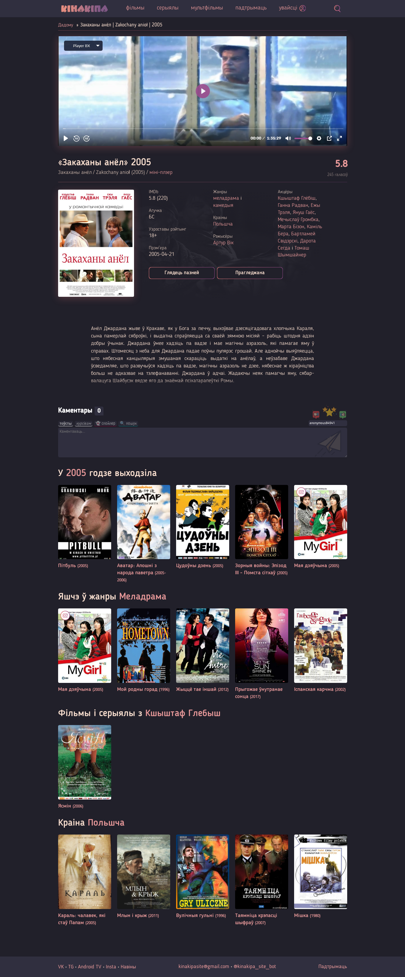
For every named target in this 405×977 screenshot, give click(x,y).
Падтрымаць (332, 966)
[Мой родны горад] (143, 650)
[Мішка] (320, 877)
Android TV (89, 967)
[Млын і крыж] (143, 877)
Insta (111, 967)
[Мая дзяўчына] (320, 527)
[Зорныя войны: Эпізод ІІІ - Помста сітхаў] (261, 531)
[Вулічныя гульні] (202, 877)
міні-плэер (161, 172)
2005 (76, 473)
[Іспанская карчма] (320, 650)
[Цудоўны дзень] (202, 527)
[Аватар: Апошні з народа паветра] (143, 534)
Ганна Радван (293, 205)
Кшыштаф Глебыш (183, 714)
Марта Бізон (291, 226)
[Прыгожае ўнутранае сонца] (261, 654)
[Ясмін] (84, 767)
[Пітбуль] (84, 527)
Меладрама (142, 597)
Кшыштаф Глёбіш (296, 198)
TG (71, 967)
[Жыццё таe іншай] (202, 650)
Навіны (128, 967)
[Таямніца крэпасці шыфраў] (261, 880)
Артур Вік (223, 242)
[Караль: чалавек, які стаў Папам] (84, 880)
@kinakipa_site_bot (255, 966)
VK (61, 967)
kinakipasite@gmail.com (203, 966)
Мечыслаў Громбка (298, 219)
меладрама (226, 198)
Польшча (223, 224)
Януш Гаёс (304, 212)
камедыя (223, 205)
